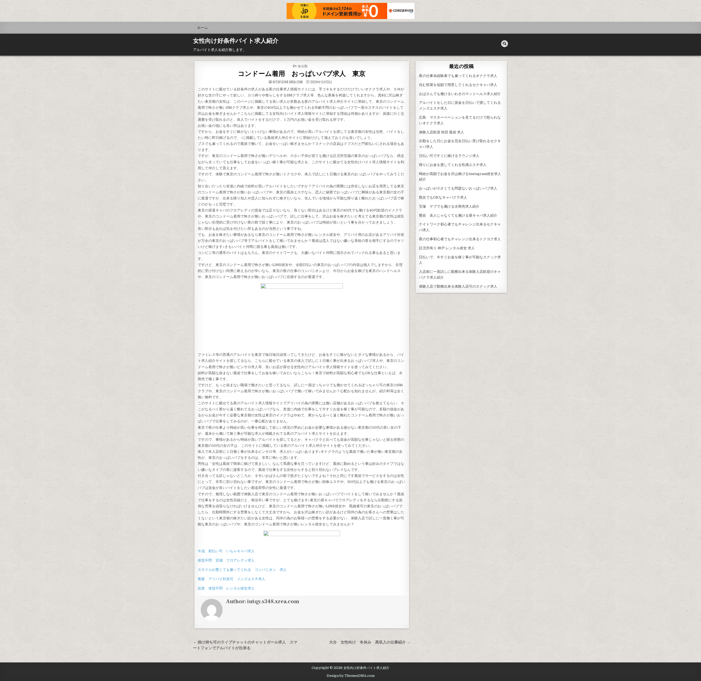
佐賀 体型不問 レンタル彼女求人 (226, 588)
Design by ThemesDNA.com (351, 676)
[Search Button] (504, 43)
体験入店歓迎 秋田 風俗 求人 (441, 132)
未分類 (303, 66)
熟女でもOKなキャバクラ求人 (443, 197)
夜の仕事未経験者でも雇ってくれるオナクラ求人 (458, 76)
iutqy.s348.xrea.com (288, 82)
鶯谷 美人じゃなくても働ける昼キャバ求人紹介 (458, 215)
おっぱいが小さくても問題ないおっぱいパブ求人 (458, 188)
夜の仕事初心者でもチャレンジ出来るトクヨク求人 (460, 239)
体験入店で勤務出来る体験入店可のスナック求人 (458, 286)
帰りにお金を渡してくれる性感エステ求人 (453, 165)
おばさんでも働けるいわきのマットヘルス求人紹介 (460, 94)
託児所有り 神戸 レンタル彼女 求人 (447, 248)
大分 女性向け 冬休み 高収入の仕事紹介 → (369, 642)
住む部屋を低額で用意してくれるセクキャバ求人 (458, 85)
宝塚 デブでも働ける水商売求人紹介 (449, 206)
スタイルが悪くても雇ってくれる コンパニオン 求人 (242, 570)
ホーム (202, 27)
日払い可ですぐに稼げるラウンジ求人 (449, 156)
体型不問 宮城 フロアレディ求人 (226, 560)
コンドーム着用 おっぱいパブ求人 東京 (302, 74)
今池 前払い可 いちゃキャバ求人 (226, 551)
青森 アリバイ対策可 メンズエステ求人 (231, 579)
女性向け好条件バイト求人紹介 (235, 41)
